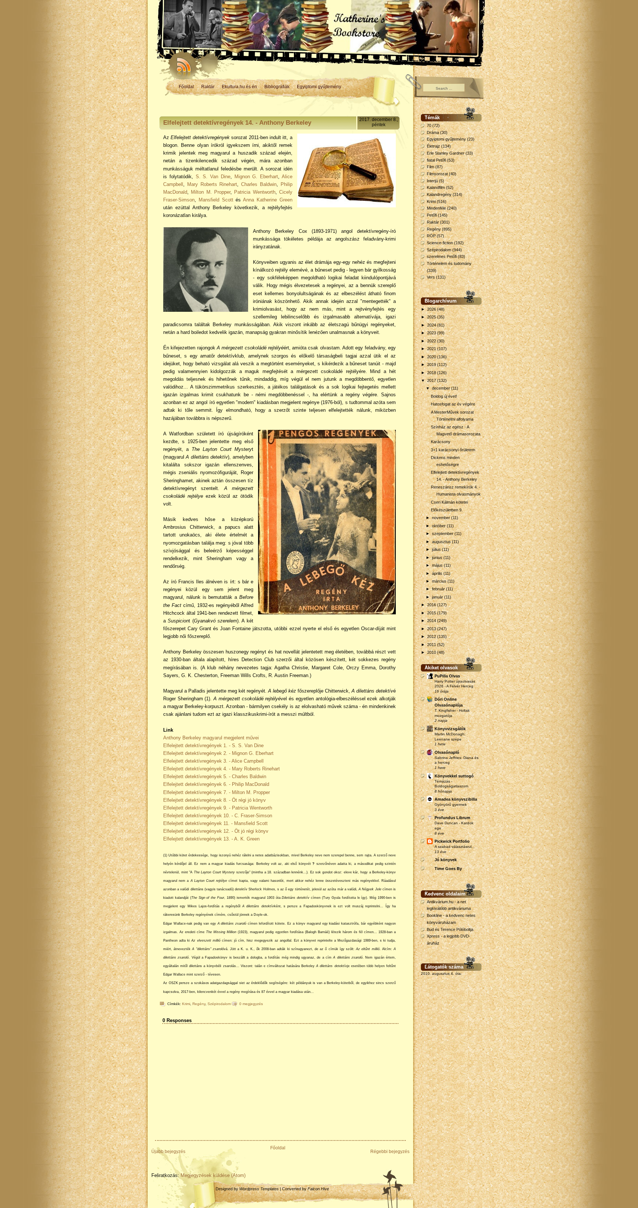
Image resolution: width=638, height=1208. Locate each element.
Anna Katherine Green (267, 200)
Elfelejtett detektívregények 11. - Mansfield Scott (215, 823)
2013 (432, 629)
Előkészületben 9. (447, 510)
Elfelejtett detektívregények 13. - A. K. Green (212, 839)
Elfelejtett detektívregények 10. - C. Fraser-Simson (217, 815)
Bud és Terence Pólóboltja (450, 929)
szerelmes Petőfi (442, 256)
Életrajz (433, 146)
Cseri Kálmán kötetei (449, 502)
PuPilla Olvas (447, 676)
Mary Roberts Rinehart (212, 184)
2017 (432, 380)
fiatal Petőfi (436, 160)
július (437, 549)
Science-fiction (440, 243)
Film (430, 167)
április (437, 573)
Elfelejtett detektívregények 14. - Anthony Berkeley (237, 122)
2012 (432, 636)
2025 (432, 317)
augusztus (442, 541)
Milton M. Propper (210, 192)
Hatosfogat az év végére (453, 404)
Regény (198, 1004)
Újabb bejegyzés (168, 1151)
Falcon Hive (318, 1189)
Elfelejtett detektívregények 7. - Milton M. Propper (216, 792)
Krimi (186, 1004)
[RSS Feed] (180, 63)
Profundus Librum (452, 817)
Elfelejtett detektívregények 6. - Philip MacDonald (216, 784)
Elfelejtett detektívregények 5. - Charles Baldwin (214, 776)
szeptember (443, 533)
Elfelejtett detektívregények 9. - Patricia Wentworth (217, 808)
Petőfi (432, 215)
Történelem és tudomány (449, 263)
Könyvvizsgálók (450, 728)
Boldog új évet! (444, 396)
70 (429, 125)
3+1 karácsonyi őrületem (453, 450)
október (439, 526)
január (438, 597)
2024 (432, 325)
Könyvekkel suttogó (454, 776)
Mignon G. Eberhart (256, 176)
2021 (432, 348)
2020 (432, 357)
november (441, 517)
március (439, 581)
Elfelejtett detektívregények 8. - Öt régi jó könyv (214, 800)
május (438, 565)
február (439, 589)
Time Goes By (448, 868)
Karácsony (440, 441)
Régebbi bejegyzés (389, 1151)
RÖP (431, 236)
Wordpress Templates (259, 1189)
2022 (432, 341)
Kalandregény (439, 194)
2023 (432, 333)
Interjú (432, 181)
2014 (432, 620)
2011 (432, 644)
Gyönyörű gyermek (451, 805)
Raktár (208, 86)
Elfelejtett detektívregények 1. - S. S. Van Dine (213, 745)
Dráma (433, 132)
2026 (432, 309)
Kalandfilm (436, 187)
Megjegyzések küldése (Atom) (213, 1175)
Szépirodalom (219, 1004)
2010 (432, 652)
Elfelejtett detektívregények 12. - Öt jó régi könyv (215, 831)
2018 (432, 372)
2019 (432, 364)
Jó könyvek (446, 859)
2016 (432, 605)
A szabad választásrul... (455, 847)
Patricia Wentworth (254, 192)
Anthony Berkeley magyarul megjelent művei (211, 738)
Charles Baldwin (259, 184)
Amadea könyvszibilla (456, 799)
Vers (431, 277)
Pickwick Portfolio (452, 841)
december (441, 388)
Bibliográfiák (276, 86)
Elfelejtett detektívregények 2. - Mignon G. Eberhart (219, 753)
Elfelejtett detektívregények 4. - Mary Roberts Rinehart (221, 769)
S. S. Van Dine (213, 176)
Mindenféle (436, 208)
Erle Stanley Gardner (445, 153)
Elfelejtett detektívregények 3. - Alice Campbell (213, 761)
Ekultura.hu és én (239, 86)
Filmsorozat (437, 174)
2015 (432, 613)
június (437, 557)
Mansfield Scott (216, 200)
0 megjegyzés (251, 1004)
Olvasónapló (447, 752)
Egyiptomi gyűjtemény (319, 86)
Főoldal (186, 86)
